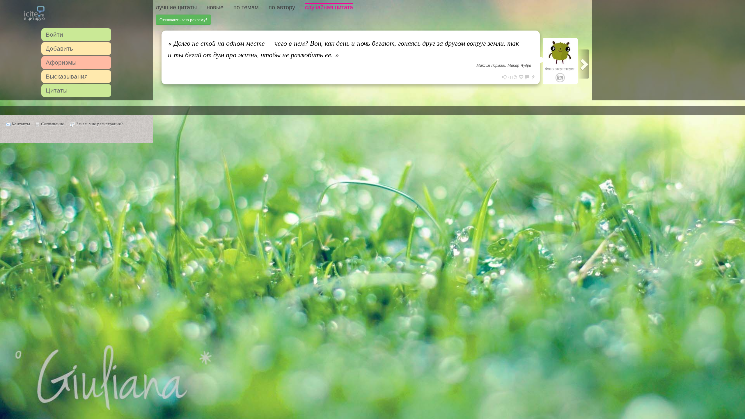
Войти (54, 34)
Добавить (59, 48)
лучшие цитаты (176, 7)
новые (215, 7)
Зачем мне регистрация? (99, 124)
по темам (246, 7)
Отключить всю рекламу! (183, 19)
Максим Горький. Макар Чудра (503, 65)
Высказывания (67, 76)
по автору (282, 7)
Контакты (21, 124)
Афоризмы (61, 62)
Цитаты (57, 90)
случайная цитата (329, 7)
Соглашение (52, 124)
